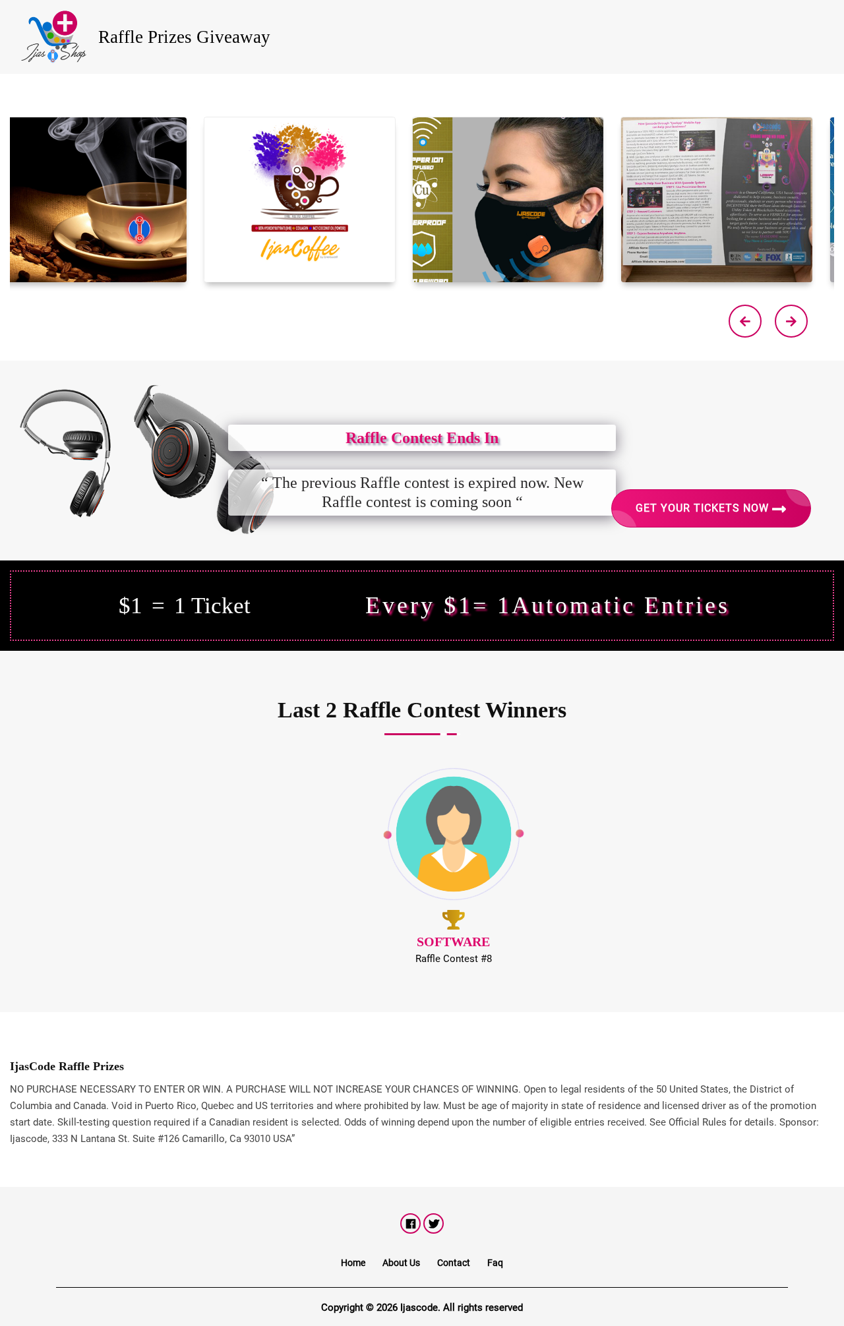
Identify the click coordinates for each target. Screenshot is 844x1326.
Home (353, 1262)
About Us (401, 1262)
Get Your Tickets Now (704, 508)
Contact (453, 1262)
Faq (495, 1262)
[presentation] (745, 321)
